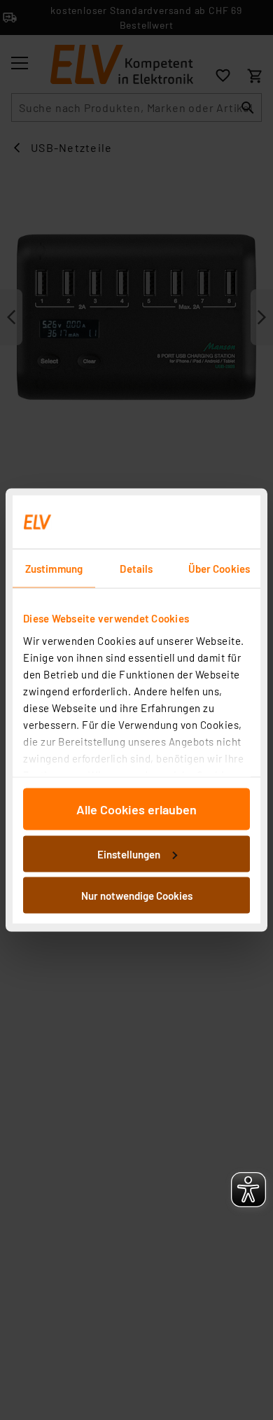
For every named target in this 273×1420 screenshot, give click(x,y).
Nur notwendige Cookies (136, 895)
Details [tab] (136, 568)
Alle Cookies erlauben (136, 809)
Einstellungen (128, 853)
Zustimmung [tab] (54, 568)
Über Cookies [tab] (219, 568)
